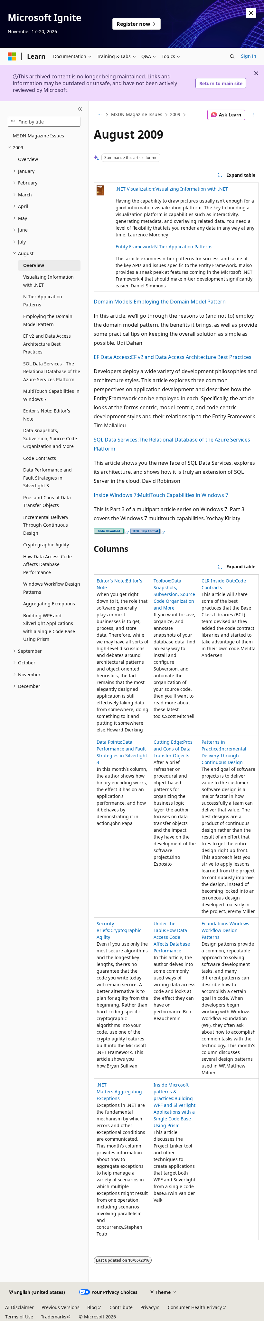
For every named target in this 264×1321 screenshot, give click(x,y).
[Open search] (232, 56)
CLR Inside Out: (218, 581)
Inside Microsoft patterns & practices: (171, 1091)
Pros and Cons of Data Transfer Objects (173, 749)
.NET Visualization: (136, 189)
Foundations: (216, 923)
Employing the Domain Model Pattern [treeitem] (47, 320)
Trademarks (53, 1317)
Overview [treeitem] (28, 159)
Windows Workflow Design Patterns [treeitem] (51, 588)
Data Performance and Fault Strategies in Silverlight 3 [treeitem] (47, 478)
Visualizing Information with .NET (192, 189)
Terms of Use (19, 1317)
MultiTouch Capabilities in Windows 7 (183, 495)
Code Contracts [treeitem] (39, 458)
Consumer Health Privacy (195, 1307)
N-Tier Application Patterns (183, 246)
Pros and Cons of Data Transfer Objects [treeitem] (47, 501)
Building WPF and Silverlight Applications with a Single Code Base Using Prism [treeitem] (49, 627)
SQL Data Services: (116, 439)
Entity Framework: (135, 246)
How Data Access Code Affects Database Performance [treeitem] (47, 564)
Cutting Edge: (168, 742)
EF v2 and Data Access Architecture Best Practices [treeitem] (47, 344)
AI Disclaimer (19, 1307)
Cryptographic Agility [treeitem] (46, 544)
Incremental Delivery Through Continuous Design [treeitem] (45, 525)
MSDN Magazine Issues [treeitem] (38, 136)
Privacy (148, 1307)
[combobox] (44, 122)
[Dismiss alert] (251, 13)
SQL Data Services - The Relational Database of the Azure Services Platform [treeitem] (51, 371)
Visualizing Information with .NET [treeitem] (48, 281)
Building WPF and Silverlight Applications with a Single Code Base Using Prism (174, 1111)
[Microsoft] (12, 56)
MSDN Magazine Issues (136, 115)
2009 (175, 115)
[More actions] (253, 115)
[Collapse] (80, 109)
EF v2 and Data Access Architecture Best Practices (191, 357)
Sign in (248, 56)
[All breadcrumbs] (99, 115)
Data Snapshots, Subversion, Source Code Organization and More (174, 594)
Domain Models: (114, 301)
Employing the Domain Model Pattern (180, 301)
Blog (92, 1307)
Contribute (121, 1307)
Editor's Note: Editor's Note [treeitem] (46, 415)
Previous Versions (61, 1307)
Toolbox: (162, 581)
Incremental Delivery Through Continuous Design (224, 755)
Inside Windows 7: (116, 495)
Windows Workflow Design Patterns (225, 930)
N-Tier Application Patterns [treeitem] (42, 300)
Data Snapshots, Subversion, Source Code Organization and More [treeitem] (50, 438)
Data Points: (109, 742)
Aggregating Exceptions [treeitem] (49, 604)
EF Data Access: (112, 357)
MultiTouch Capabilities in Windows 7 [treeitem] (51, 395)
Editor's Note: (111, 581)
